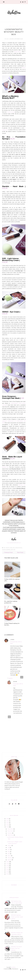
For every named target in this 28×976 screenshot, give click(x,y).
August (9, 845)
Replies (11, 678)
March (9, 855)
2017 (7, 868)
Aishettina (13, 967)
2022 (7, 825)
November (10, 831)
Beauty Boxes (17, 51)
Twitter (16, 542)
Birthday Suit (5, 467)
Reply (22, 677)
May (8, 851)
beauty (13, 26)
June (8, 849)
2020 (7, 861)
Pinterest (19, 542)
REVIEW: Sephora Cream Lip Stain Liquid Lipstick (17, 916)
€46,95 (4, 314)
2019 (7, 863)
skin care (13, 549)
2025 (7, 818)
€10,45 (4, 188)
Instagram (8, 542)
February (9, 857)
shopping (8, 549)
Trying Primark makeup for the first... (12, 624)
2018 (7, 865)
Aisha (7, 38)
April (8, 853)
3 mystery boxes (10, 112)
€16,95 (4, 262)
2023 (7, 823)
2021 (7, 827)
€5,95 (12, 458)
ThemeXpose (15, 968)
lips (13, 547)
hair (11, 547)
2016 (7, 870)
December (10, 829)
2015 (7, 872)
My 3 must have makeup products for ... (10, 602)
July (8, 847)
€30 (22, 398)
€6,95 (12, 139)
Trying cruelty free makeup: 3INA (12, 580)
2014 (7, 874)
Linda (12, 639)
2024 (7, 821)
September (10, 835)
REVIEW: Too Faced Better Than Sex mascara (16, 948)
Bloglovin (12, 542)
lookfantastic (18, 547)
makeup (4, 549)
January (9, 859)
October (9, 833)
